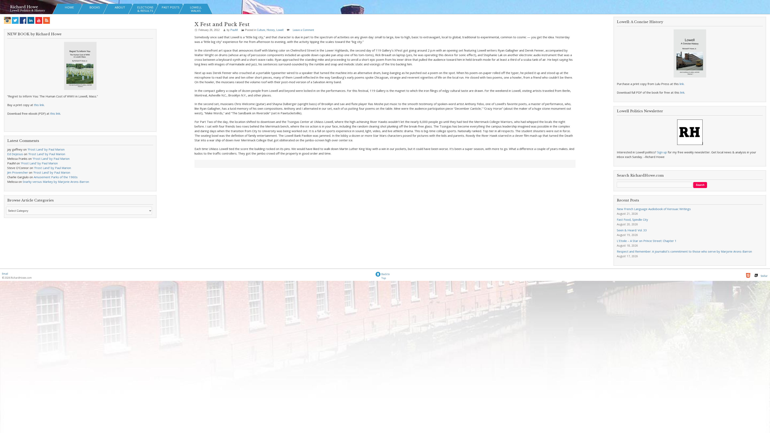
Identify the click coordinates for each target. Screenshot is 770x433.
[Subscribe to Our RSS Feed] (46, 20)
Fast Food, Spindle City (632, 220)
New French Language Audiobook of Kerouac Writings (654, 209)
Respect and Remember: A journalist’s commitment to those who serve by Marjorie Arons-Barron (684, 251)
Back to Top (385, 274)
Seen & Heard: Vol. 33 (632, 230)
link (682, 84)
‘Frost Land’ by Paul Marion (46, 149)
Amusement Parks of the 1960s (56, 177)
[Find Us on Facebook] (23, 20)
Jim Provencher (17, 172)
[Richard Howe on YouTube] (38, 20)
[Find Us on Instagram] (7, 20)
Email (5, 273)
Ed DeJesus (15, 154)
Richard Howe (24, 7)
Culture (261, 29)
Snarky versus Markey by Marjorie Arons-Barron (56, 182)
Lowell (280, 29)
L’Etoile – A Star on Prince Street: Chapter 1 (647, 241)
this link (39, 105)
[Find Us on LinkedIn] (30, 20)
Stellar (764, 276)
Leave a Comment (303, 29)
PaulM (234, 29)
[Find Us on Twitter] (15, 20)
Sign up (662, 152)
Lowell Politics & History (27, 10)
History (271, 29)
